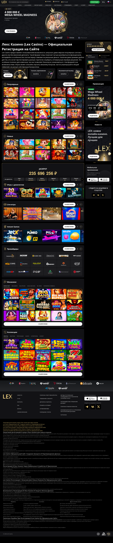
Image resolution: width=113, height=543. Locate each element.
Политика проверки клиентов (69, 406)
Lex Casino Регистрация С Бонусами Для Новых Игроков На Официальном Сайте (24, 427)
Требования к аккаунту (46, 398)
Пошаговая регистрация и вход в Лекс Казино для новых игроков (20, 422)
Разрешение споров (45, 412)
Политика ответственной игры (48, 395)
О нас (18, 398)
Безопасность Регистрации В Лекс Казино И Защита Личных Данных (21, 429)
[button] (82, 73)
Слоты (19, 5)
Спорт (76, 5)
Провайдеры (67, 5)
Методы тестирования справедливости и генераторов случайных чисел (69, 397)
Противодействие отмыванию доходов (69, 402)
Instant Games (38, 5)
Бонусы (19, 408)
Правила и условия (45, 405)
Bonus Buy (48, 5)
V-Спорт (83, 5)
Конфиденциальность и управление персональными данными (71, 410)
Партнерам (64, 415)
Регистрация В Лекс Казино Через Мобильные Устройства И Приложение (23, 426)
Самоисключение (22, 412)
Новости (19, 395)
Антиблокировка (44, 408)
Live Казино (28, 5)
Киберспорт (92, 5)
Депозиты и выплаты (46, 402)
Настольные (57, 5)
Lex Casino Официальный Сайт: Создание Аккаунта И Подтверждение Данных (24, 424)
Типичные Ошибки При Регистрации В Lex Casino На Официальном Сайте (23, 430)
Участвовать (10, 31)
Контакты (20, 402)
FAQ (18, 405)
